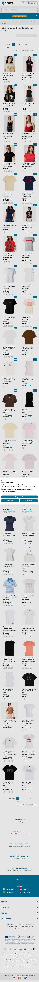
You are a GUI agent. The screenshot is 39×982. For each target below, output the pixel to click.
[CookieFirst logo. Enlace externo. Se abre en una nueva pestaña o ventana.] (2, 480)
